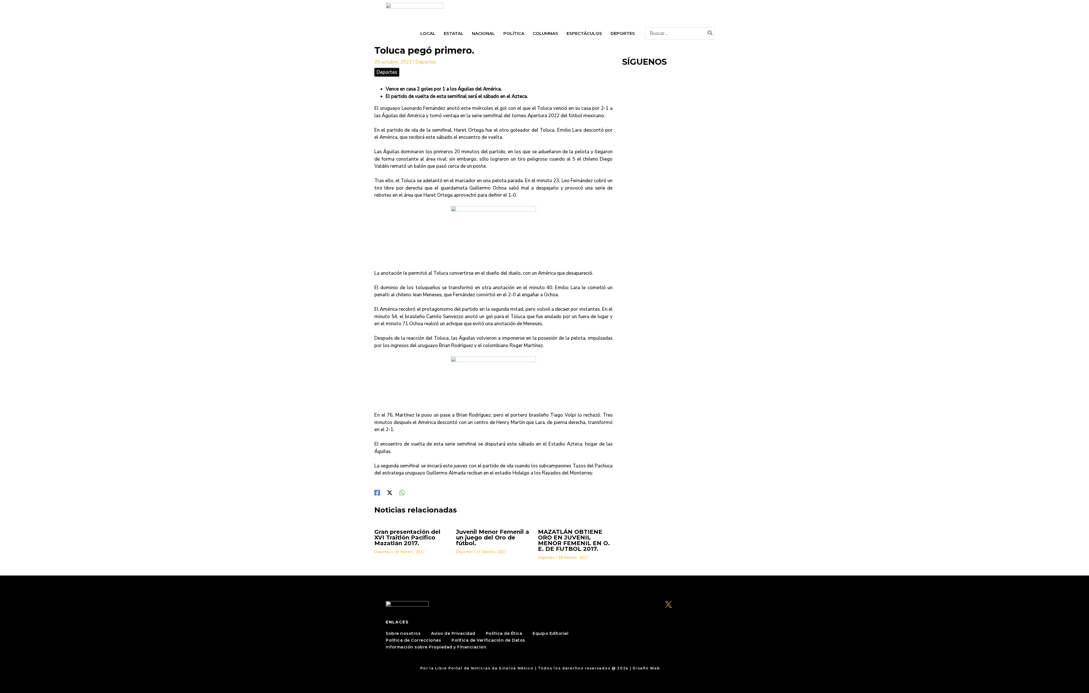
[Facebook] (377, 492)
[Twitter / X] (389, 492)
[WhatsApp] (402, 492)
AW (665, 668)
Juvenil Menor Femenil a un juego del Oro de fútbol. (492, 537)
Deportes (425, 62)
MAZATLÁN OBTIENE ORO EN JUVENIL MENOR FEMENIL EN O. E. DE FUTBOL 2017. (574, 540)
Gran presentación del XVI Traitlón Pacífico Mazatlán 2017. (407, 537)
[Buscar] (710, 33)
